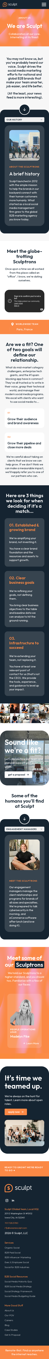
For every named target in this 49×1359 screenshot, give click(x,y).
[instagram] (7, 1200)
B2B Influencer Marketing (18, 1257)
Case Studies (11, 1329)
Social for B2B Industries (17, 1267)
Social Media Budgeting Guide (20, 1296)
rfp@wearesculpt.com (16, 1227)
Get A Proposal (12, 1334)
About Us (9, 1310)
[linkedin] (13, 1200)
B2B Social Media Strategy (18, 1286)
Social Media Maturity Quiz (18, 1281)
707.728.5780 (11, 1222)
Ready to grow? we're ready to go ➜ (24, 1169)
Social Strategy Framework (18, 1291)
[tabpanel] (24, 175)
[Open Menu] (44, 4)
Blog (7, 1325)
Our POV (9, 1315)
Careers (9, 1320)
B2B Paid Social (12, 1252)
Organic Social (12, 1247)
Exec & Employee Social (17, 1262)
